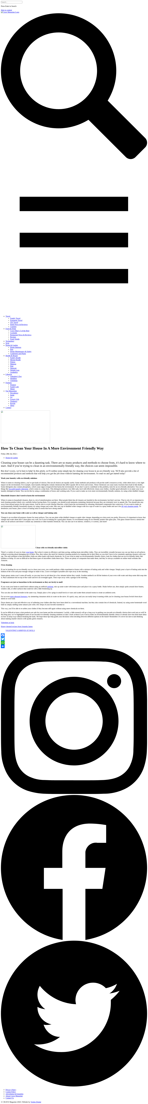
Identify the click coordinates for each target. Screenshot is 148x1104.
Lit (11, 397)
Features (9, 383)
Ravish (12, 403)
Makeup (13, 364)
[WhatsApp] (74, 642)
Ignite (12, 395)
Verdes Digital (36, 1102)
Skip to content (6, 10)
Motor (12, 389)
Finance (13, 385)
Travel (8, 316)
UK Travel (14, 322)
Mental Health (15, 360)
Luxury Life (14, 399)
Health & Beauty (12, 356)
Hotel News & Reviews (19, 325)
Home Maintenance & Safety (20, 352)
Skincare (13, 368)
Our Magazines (11, 391)
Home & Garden (12, 345)
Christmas (13, 381)
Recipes (13, 337)
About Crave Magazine (14, 1096)
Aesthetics (14, 372)
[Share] (74, 646)
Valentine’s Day (16, 376)
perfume (50, 587)
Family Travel (15, 318)
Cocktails (13, 333)
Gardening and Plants (18, 354)
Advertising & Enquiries (14, 1094)
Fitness (12, 362)
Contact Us (10, 1098)
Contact (8, 408)
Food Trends (14, 339)
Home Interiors (15, 347)
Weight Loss (14, 370)
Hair (11, 366)
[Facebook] (74, 635)
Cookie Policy (11, 1092)
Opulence (13, 401)
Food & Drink (11, 329)
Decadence (14, 393)
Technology (10, 341)
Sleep (12, 405)
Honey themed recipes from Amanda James (17, 626)
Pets (11, 349)
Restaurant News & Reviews (20, 335)
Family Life (14, 387)
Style (7, 343)
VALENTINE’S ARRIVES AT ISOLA (20, 630)
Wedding (13, 378)
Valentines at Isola (7, 623)
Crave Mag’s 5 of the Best (19, 331)
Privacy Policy (11, 1090)
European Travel (16, 320)
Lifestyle (9, 374)
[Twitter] (74, 639)
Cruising (13, 327)
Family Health (15, 358)
